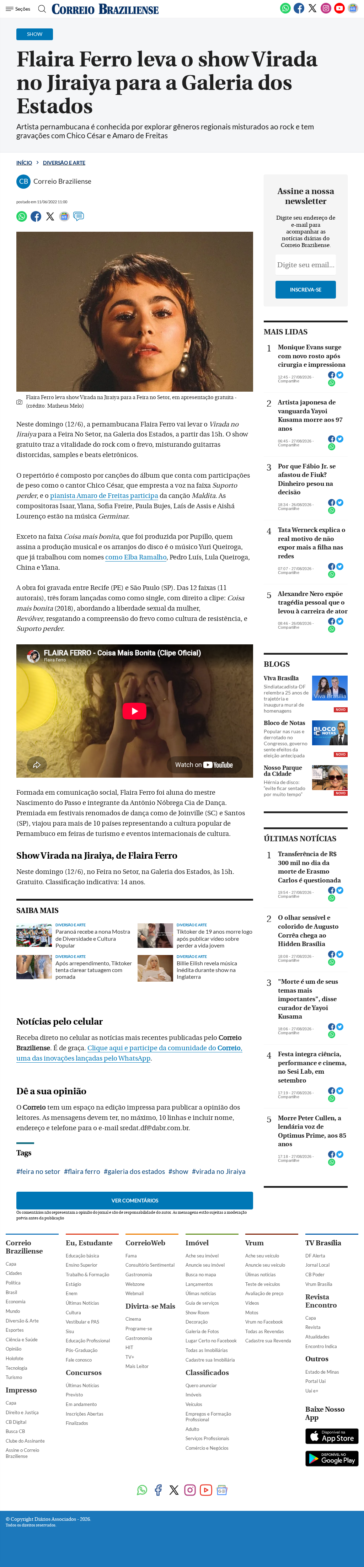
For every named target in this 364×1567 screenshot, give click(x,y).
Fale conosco (79, 1360)
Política (13, 1283)
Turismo (14, 1377)
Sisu (70, 1331)
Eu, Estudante (89, 1243)
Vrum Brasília (318, 1284)
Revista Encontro (321, 1301)
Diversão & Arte (22, 1321)
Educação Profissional (88, 1340)
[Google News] (353, 12)
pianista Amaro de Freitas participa (104, 496)
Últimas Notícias (82, 1303)
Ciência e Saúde (22, 1339)
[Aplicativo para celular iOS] (332, 1437)
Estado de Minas (322, 1372)
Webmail (134, 1293)
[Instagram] (326, 12)
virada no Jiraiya (221, 1171)
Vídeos (252, 1303)
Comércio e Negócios (207, 1448)
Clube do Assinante (25, 1441)
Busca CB (15, 1431)
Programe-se (138, 1328)
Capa (11, 1264)
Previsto (74, 1394)
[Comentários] (78, 220)
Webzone (135, 1284)
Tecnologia (16, 1368)
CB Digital (16, 1422)
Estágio (73, 1284)
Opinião (13, 1349)
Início (24, 163)
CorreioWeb (145, 1243)
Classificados (207, 1373)
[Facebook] (299, 12)
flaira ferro (84, 1171)
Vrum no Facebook (264, 1322)
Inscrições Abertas (84, 1414)
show (180, 1171)
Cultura (73, 1312)
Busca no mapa (201, 1274)
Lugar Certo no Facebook (211, 1340)
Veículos (194, 1404)
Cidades (14, 1273)
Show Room (197, 1312)
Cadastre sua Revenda (268, 1340)
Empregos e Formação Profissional (208, 1417)
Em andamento (81, 1404)
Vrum (254, 1243)
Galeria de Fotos (202, 1331)
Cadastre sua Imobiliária (210, 1360)
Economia (16, 1301)
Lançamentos (199, 1284)
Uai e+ (311, 1391)
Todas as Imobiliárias (207, 1350)
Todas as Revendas (264, 1331)
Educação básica (82, 1256)
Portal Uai (315, 1381)
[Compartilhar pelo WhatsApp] (331, 385)
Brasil (11, 1292)
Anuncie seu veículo (265, 1265)
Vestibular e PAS (82, 1322)
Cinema (133, 1319)
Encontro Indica (321, 1346)
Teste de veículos (262, 1284)
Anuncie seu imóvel (205, 1265)
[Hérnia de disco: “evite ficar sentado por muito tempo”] (330, 777)
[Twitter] (312, 12)
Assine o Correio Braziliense (22, 1453)
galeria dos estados (136, 1171)
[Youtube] (339, 12)
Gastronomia (138, 1274)
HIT (129, 1347)
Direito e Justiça (22, 1412)
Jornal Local (317, 1265)
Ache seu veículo (262, 1256)
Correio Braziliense (24, 1247)
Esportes (15, 1330)
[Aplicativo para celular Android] (332, 1459)
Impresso (21, 1390)
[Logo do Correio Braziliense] (105, 9)
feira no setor (40, 1171)
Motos (251, 1312)
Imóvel (197, 1243)
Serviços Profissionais (207, 1438)
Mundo (13, 1311)
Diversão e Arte (64, 163)
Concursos (84, 1373)
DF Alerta (315, 1256)
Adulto (192, 1429)
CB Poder (315, 1274)
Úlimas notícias (201, 1293)
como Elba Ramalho (135, 557)
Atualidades (317, 1337)
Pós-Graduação (81, 1350)
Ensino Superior (81, 1265)
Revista (313, 1327)
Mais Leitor (137, 1366)
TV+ (129, 1357)
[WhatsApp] (285, 12)
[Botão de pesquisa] (40, 9)
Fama (131, 1256)
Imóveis (194, 1394)
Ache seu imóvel (202, 1256)
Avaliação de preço (264, 1293)
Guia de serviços (202, 1303)
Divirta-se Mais (150, 1306)
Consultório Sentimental (150, 1265)
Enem (71, 1293)
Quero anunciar (201, 1385)
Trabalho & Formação (87, 1274)
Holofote (14, 1358)
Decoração (197, 1322)
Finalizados (77, 1423)
